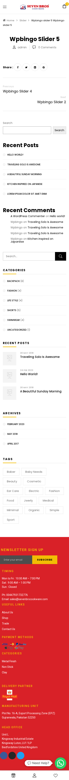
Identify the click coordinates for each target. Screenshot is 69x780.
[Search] (60, 256)
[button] (64, 6)
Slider (23, 20)
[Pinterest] (43, 67)
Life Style (12, 300)
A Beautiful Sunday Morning (24, 174)
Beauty (12, 481)
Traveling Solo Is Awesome (23, 164)
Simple (54, 510)
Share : (8, 67)
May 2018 (12, 434)
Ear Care (13, 491)
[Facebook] (17, 67)
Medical (48, 500)
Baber (11, 472)
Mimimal (13, 510)
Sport (11, 520)
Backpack (13, 281)
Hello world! (15, 154)
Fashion (12, 290)
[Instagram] (12, 755)
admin (22, 47)
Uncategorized (17, 329)
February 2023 (15, 424)
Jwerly (28, 500)
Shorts (11, 310)
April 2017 (13, 443)
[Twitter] (26, 67)
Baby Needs (33, 472)
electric (34, 491)
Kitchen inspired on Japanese (24, 184)
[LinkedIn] (35, 67)
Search (7, 123)
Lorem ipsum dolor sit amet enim (27, 193)
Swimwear (13, 320)
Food (10, 500)
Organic (34, 510)
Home (10, 20)
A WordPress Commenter (28, 216)
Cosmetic (34, 481)
